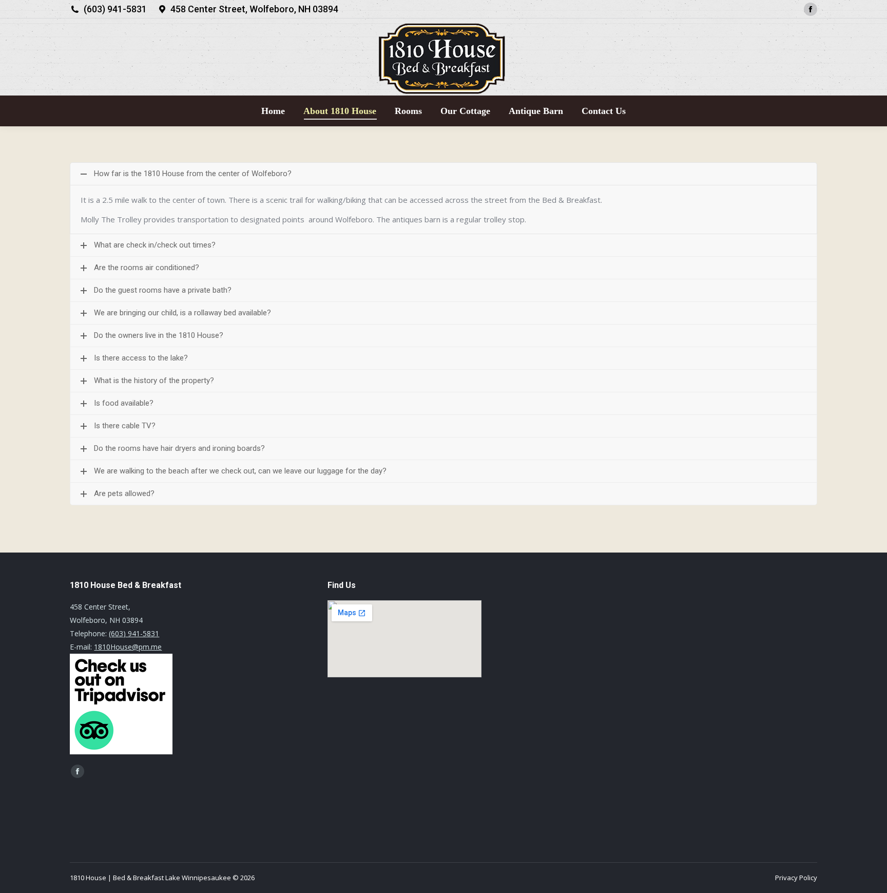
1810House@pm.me (128, 647)
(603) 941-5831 (115, 9)
